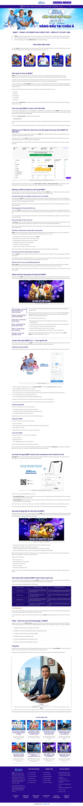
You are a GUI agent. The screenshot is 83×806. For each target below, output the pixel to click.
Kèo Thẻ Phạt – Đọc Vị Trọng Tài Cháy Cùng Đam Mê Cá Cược (49, 733)
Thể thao (27, 6)
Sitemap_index (62, 791)
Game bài (49, 6)
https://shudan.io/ (17, 118)
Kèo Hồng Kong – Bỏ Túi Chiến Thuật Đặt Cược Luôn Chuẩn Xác (64, 733)
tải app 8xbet (17, 493)
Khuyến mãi (55, 6)
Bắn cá (40, 6)
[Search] (70, 7)
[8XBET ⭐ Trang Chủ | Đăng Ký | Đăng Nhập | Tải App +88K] (41, 2)
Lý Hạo (63, 789)
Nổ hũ (44, 6)
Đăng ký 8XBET (47, 774)
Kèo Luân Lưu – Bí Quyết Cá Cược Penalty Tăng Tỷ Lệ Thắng (18, 733)
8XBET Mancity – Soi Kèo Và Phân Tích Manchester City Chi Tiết (34, 755)
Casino (32, 6)
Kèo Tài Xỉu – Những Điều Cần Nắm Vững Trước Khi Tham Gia (18, 755)
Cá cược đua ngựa (32, 780)
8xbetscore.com (46, 804)
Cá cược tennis (31, 778)
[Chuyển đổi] (13, 628)
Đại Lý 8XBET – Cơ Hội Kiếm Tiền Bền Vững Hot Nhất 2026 (49, 755)
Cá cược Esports (32, 782)
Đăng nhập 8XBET (48, 776)
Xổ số (36, 6)
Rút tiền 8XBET (47, 780)
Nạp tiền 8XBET (47, 778)
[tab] (19, 311)
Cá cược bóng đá (32, 772)
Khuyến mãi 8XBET (48, 782)
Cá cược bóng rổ (32, 774)
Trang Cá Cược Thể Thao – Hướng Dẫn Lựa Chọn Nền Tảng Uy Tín (64, 755)
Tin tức (60, 6)
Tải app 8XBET (47, 772)
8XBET (22, 6)
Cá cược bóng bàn (32, 776)
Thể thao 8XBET (32, 308)
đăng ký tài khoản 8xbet (32, 349)
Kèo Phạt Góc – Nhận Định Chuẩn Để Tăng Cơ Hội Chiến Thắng (34, 733)
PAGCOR (64, 75)
